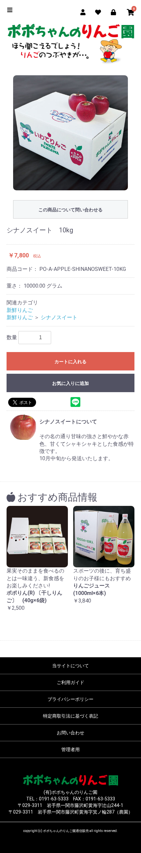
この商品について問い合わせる (70, 209)
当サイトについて (70, 665)
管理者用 (70, 749)
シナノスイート (59, 317)
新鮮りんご (20, 310)
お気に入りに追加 (70, 383)
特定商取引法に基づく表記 (70, 716)
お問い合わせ (70, 732)
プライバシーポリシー (70, 699)
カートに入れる (70, 361)
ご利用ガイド (70, 682)
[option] (70, 132)
